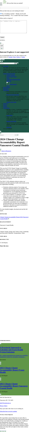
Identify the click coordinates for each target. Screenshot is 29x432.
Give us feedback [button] (7, 128)
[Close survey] (1, 5)
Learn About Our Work (9, 73)
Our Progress (6, 87)
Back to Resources (6, 151)
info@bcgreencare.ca (5, 403)
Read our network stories (12, 94)
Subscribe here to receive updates (8, 411)
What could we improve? (6, 18)
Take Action (6, 108)
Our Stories (6, 90)
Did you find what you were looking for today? (12, 11)
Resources (5, 88)
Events (5, 105)
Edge (14, 57)
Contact (5, 106)
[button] (14, 2)
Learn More (9, 115)
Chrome (10, 57)
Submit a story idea (11, 102)
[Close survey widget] (1, 3)
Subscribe (8, 127)
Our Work (5, 66)
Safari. (23, 57)
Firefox (18, 57)
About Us (5, 103)
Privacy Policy (3, 406)
